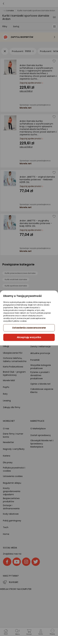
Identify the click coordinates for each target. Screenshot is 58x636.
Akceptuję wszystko (29, 337)
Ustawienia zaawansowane (29, 327)
